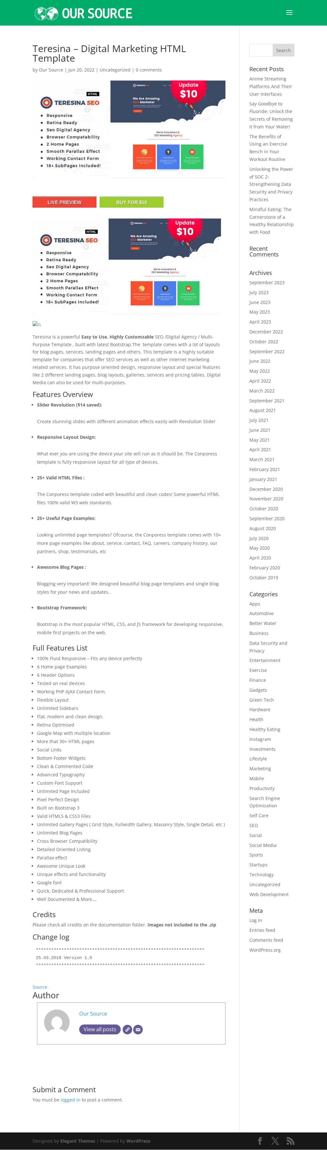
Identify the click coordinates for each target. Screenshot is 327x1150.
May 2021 (259, 440)
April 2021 (260, 449)
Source (40, 987)
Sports (256, 855)
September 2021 (267, 401)
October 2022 (263, 342)
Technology (261, 875)
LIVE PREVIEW (64, 202)
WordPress (138, 1141)
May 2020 (259, 548)
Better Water (263, 623)
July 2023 (259, 292)
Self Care (259, 815)
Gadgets (258, 690)
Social (255, 835)
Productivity (262, 788)
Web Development (269, 894)
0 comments (149, 70)
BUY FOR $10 (131, 202)
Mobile (256, 778)
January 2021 (263, 479)
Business (259, 633)
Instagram (260, 739)
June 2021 (259, 430)
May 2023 (259, 312)
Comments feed (266, 940)
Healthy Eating (264, 729)
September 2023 (267, 282)
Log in (255, 920)
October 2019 (263, 578)
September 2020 (267, 518)
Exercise (258, 670)
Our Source (51, 70)
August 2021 (262, 410)
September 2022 (267, 351)
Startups (258, 865)
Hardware (259, 709)
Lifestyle (258, 759)
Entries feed (262, 930)
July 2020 (259, 538)
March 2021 (262, 459)
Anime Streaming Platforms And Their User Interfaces (270, 86)
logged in (70, 1100)
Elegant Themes (77, 1141)
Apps (254, 604)
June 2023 (259, 302)
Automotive (261, 613)
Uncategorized (115, 70)
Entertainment (264, 660)
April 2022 (260, 381)
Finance (257, 680)
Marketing (260, 768)
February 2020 (264, 568)
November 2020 (266, 499)
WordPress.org (265, 950)
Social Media (263, 845)
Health (256, 719)
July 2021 (259, 420)
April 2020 (260, 558)
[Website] (127, 1029)
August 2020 (262, 528)
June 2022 (259, 361)
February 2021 (264, 469)
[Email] (138, 1029)
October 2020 (263, 509)
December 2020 (266, 489)
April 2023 (260, 322)
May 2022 (259, 371)
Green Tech (261, 700)
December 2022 (266, 332)
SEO (253, 825)
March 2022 (262, 391)
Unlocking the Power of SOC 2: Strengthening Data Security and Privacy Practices (271, 184)
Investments (262, 749)
